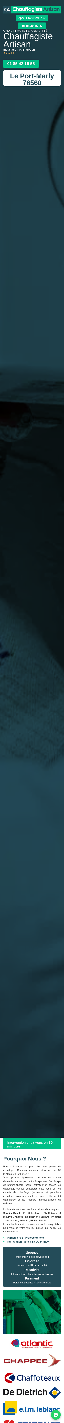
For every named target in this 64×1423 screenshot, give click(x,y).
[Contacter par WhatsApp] (56, 1415)
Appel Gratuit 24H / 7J (32, 18)
